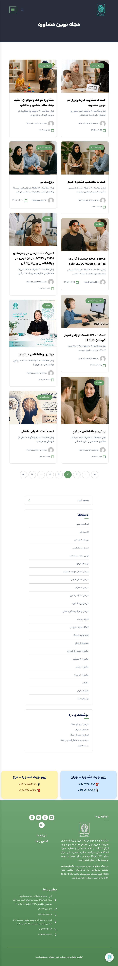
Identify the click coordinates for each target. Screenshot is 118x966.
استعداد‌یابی (44, 397)
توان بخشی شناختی (79, 556)
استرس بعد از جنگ (79, 735)
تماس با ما (42, 841)
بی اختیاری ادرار (81, 540)
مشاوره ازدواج (44, 147)
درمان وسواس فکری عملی (76, 611)
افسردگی (84, 532)
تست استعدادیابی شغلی (37, 431)
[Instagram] (42, 825)
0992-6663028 (86, 790)
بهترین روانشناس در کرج (89, 431)
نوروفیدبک (83, 699)
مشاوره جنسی (82, 667)
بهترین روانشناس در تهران (36, 354)
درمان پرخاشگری (80, 603)
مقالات (47, 218)
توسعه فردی (96, 147)
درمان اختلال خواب (80, 579)
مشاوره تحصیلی (81, 659)
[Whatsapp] (45, 817)
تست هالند (83, 746)
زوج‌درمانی (47, 182)
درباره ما (42, 835)
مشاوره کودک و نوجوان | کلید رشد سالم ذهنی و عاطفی (34, 103)
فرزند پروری (97, 65)
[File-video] (32, 817)
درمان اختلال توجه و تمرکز (76, 571)
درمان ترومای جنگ (80, 724)
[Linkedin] (51, 817)
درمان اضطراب (82, 587)
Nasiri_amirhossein (88, 123)
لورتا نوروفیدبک (81, 635)
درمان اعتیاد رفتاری (79, 595)
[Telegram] (38, 817)
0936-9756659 (28, 784)
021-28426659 (86, 784)
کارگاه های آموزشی (79, 627)
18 (32, 474)
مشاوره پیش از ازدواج (78, 651)
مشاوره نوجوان (81, 675)
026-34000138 (28, 790)
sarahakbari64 (39, 200)
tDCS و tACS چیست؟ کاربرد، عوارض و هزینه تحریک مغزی (87, 261)
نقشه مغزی (83, 691)
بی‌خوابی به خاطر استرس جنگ (74, 740)
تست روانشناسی (95, 300)
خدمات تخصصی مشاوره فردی (86, 182)
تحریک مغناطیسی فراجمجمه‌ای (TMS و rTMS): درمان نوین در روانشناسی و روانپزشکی (33, 258)
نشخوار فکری (82, 729)
